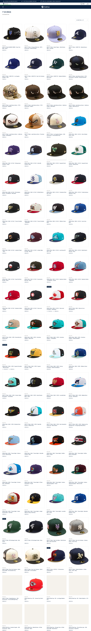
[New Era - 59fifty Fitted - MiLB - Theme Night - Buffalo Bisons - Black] (56, 440)
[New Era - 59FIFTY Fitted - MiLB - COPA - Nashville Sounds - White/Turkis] (34, 411)
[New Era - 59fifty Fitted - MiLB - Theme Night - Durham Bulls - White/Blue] (12, 469)
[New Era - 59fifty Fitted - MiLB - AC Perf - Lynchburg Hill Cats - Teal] (56, 237)
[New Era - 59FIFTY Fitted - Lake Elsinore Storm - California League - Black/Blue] (56, 92)
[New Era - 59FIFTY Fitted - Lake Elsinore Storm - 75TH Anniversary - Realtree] (12, 92)
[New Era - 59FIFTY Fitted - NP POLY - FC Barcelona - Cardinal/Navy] (56, 556)
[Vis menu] (3, 6)
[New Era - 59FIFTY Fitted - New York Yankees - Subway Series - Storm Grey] (79, 527)
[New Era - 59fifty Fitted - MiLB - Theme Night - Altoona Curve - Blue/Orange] (12, 440)
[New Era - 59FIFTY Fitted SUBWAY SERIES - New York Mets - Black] (12, 34)
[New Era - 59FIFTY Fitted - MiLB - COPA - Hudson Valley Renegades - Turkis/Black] (12, 382)
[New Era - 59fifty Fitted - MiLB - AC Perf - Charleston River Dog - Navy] (56, 179)
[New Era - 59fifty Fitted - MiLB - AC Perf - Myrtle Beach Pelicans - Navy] (79, 237)
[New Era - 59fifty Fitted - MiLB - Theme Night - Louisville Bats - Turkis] (56, 498)
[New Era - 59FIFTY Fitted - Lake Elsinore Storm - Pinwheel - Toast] (34, 121)
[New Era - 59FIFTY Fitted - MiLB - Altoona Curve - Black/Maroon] (79, 295)
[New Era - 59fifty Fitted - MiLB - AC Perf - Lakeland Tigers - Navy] (12, 237)
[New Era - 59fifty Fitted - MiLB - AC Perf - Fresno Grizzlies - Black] (12, 208)
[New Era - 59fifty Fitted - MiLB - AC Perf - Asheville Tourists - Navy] (34, 150)
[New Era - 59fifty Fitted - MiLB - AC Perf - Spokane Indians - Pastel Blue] (79, 266)
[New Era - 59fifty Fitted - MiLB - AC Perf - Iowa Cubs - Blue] (79, 208)
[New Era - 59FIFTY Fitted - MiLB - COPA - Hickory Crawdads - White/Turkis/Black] (56, 353)
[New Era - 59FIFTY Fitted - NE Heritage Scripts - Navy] (34, 527)
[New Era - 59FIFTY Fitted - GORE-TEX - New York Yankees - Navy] (34, 63)
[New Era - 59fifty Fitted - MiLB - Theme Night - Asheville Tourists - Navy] (34, 440)
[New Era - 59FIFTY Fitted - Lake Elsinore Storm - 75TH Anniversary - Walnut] (34, 92)
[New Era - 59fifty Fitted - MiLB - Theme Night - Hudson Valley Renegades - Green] (56, 469)
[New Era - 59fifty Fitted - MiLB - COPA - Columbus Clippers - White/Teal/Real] (79, 324)
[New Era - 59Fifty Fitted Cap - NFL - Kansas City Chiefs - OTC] (34, 585)
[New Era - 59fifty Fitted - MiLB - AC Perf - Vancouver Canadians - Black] (34, 295)
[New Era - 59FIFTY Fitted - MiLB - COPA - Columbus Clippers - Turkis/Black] (56, 324)
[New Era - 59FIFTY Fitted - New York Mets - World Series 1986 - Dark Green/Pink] (56, 527)
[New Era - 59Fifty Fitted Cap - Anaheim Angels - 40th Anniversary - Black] (12, 614)
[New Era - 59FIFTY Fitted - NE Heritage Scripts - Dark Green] (12, 527)
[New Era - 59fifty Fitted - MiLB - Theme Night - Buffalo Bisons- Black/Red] (79, 440)
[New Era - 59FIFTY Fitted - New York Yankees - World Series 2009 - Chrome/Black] (34, 556)
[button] (83, 4)
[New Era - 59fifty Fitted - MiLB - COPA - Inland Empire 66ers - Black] (34, 382)
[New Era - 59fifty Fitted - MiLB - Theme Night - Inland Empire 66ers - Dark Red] (12, 498)
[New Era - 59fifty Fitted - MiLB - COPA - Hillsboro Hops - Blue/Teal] (79, 353)
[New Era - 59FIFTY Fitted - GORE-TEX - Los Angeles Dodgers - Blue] (12, 63)
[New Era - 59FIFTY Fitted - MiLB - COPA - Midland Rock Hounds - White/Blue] (79, 382)
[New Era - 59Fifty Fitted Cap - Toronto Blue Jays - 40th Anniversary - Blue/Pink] (79, 614)
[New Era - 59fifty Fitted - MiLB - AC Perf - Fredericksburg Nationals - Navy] (79, 179)
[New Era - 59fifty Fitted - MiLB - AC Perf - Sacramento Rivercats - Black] (34, 266)
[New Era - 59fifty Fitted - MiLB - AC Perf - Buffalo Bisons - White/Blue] (34, 179)
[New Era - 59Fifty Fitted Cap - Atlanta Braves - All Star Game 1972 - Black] (34, 614)
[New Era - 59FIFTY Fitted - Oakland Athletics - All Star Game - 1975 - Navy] (79, 556)
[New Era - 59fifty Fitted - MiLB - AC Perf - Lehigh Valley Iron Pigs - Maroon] (34, 237)
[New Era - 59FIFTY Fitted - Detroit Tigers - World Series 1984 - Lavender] (56, 34)
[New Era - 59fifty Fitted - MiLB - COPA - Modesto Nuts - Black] (12, 411)
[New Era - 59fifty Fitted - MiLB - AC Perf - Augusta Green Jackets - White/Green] (79, 150)
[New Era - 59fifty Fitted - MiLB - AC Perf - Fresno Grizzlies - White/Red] (34, 208)
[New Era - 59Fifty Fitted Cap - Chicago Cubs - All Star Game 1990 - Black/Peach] (56, 614)
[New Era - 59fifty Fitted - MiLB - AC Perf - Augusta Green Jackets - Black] (56, 150)
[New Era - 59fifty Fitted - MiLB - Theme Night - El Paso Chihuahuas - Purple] (34, 469)
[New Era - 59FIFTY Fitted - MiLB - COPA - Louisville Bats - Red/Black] (56, 382)
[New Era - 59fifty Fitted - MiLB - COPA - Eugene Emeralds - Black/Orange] (12, 353)
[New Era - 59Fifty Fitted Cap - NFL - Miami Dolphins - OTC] (79, 585)
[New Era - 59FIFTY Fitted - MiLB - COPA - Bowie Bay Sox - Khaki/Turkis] (12, 324)
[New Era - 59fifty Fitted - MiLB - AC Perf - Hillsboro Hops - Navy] (56, 208)
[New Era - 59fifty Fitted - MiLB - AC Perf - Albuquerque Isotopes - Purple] (12, 150)
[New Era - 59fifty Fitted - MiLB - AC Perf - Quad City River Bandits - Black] (12, 266)
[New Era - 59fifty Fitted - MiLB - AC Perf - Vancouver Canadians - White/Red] (56, 295)
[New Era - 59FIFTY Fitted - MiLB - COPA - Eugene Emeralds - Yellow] (34, 353)
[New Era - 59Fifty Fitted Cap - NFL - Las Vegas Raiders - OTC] (56, 585)
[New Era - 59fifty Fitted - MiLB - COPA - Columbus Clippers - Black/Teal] (34, 324)
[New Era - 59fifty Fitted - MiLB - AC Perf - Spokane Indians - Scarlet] (12, 295)
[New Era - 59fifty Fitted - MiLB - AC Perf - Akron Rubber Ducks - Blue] (79, 121)
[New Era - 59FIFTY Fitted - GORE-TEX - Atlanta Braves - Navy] (79, 34)
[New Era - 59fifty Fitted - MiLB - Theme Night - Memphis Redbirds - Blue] (79, 498)
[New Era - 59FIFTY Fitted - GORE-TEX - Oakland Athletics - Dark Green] (56, 63)
